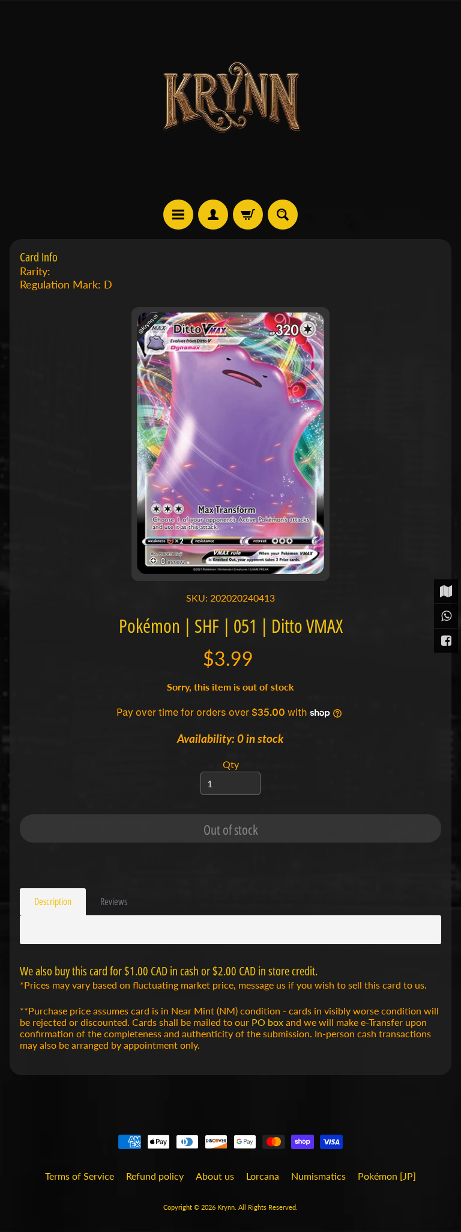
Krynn (226, 1207)
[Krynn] (230, 100)
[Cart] (248, 215)
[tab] (53, 901)
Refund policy (155, 1176)
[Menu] (178, 215)
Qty (231, 764)
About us (215, 1176)
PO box (267, 1022)
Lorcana (262, 1176)
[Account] (213, 215)
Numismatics (318, 1176)
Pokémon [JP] (387, 1176)
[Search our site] (283, 215)
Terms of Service (79, 1176)
